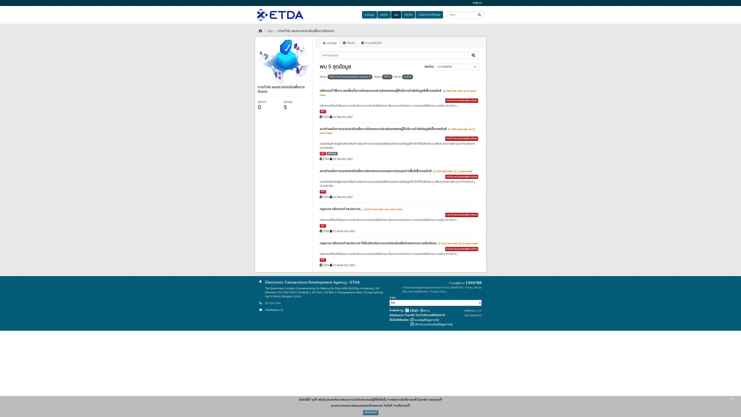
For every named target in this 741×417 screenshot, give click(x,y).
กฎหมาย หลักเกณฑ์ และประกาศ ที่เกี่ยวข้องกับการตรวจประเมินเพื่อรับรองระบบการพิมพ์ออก (378, 243)
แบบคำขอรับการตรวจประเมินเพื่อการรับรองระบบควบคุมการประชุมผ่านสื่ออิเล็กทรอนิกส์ (376, 171)
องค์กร (384, 15)
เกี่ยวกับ (408, 15)
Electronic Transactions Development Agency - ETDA (312, 282)
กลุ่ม (396, 15)
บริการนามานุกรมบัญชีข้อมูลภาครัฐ (433, 324)
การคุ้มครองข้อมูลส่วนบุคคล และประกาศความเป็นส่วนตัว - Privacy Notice (442, 288)
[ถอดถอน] (369, 77)
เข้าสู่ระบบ (477, 3)
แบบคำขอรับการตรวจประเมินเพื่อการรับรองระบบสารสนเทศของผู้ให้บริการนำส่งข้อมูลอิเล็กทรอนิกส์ (383, 128)
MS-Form (332, 153)
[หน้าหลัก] (260, 31)
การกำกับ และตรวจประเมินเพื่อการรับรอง (305, 31)
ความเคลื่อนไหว (373, 43)
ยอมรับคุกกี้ (370, 412)
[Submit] (480, 15)
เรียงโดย (429, 67)
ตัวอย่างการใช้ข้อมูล (429, 15)
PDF (323, 111)
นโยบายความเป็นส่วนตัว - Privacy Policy (424, 292)
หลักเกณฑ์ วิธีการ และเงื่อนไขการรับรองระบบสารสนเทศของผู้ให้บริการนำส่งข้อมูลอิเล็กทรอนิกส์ (381, 90)
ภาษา (392, 298)
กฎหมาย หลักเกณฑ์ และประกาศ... (341, 209)
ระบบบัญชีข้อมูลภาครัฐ (426, 320)
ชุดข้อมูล (369, 15)
